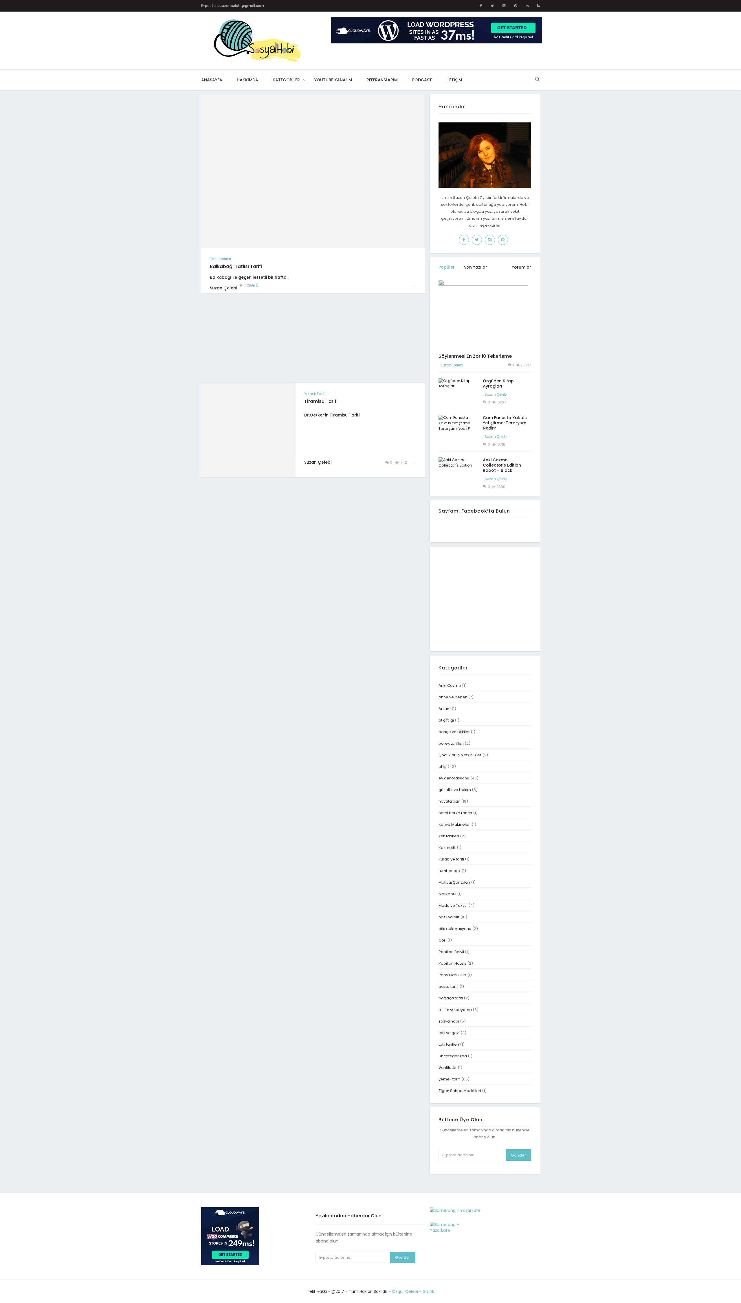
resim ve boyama (455, 1009)
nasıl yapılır (449, 917)
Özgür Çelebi (405, 1291)
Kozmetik (447, 847)
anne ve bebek (453, 697)
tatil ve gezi (449, 1033)
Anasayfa (211, 80)
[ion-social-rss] (538, 6)
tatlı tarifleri (220, 258)
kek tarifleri (449, 836)
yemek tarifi (314, 393)
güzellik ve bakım (455, 789)
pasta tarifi (448, 986)
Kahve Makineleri (455, 824)
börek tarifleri (451, 743)
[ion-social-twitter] (492, 6)
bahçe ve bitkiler (454, 732)
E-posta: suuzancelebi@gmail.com (232, 5)
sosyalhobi (449, 1021)
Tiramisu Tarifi (321, 401)
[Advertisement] (247, 338)
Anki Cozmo (450, 685)
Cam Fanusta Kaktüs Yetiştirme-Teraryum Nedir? (505, 423)
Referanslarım (382, 80)
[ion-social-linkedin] (527, 6)
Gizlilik (428, 1291)
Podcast (422, 80)
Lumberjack (450, 870)
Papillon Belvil (451, 952)
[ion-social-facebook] (481, 6)
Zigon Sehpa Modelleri (460, 1090)
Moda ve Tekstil (453, 905)
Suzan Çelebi (451, 365)
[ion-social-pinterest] (515, 6)
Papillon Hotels (452, 963)
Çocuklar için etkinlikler (460, 755)
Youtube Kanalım (333, 80)
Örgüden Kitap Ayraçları (498, 383)
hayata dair (449, 801)
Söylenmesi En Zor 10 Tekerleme (475, 356)
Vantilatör (448, 1067)
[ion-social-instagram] (503, 6)
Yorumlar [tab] (521, 267)
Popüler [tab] (447, 267)
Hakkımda (247, 80)
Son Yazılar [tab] (475, 267)
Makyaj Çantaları (454, 882)
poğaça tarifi (451, 998)
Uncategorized (453, 1056)
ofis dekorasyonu (455, 928)
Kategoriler (286, 80)
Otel (442, 940)
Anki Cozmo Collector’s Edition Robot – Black (502, 465)
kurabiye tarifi (451, 859)
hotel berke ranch (455, 813)
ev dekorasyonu (454, 778)
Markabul (447, 894)
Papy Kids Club (452, 975)
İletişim (454, 80)
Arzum (445, 708)
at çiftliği (446, 720)
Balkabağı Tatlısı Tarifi (236, 266)
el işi (443, 766)
